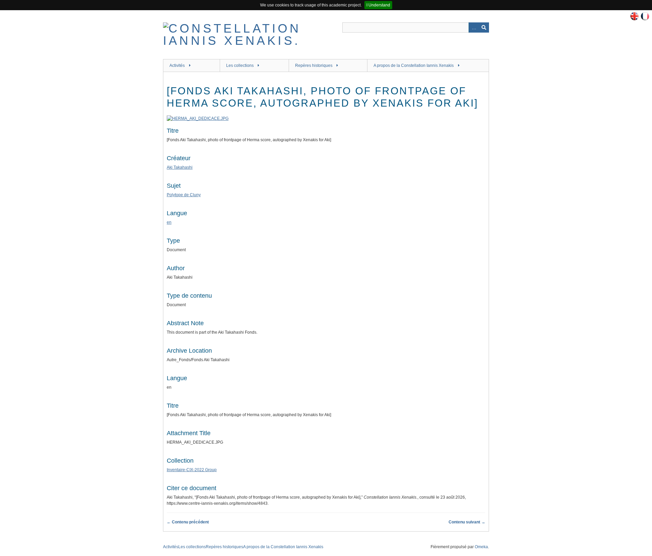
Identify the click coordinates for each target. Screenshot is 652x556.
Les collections (240, 65)
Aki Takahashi (180, 167)
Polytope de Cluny (184, 194)
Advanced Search (474, 27)
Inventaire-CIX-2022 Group (192, 469)
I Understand (378, 5)
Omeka (481, 546)
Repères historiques (313, 65)
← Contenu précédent (188, 522)
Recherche (484, 27)
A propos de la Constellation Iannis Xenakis (414, 65)
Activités (177, 65)
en (169, 222)
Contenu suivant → (467, 522)
